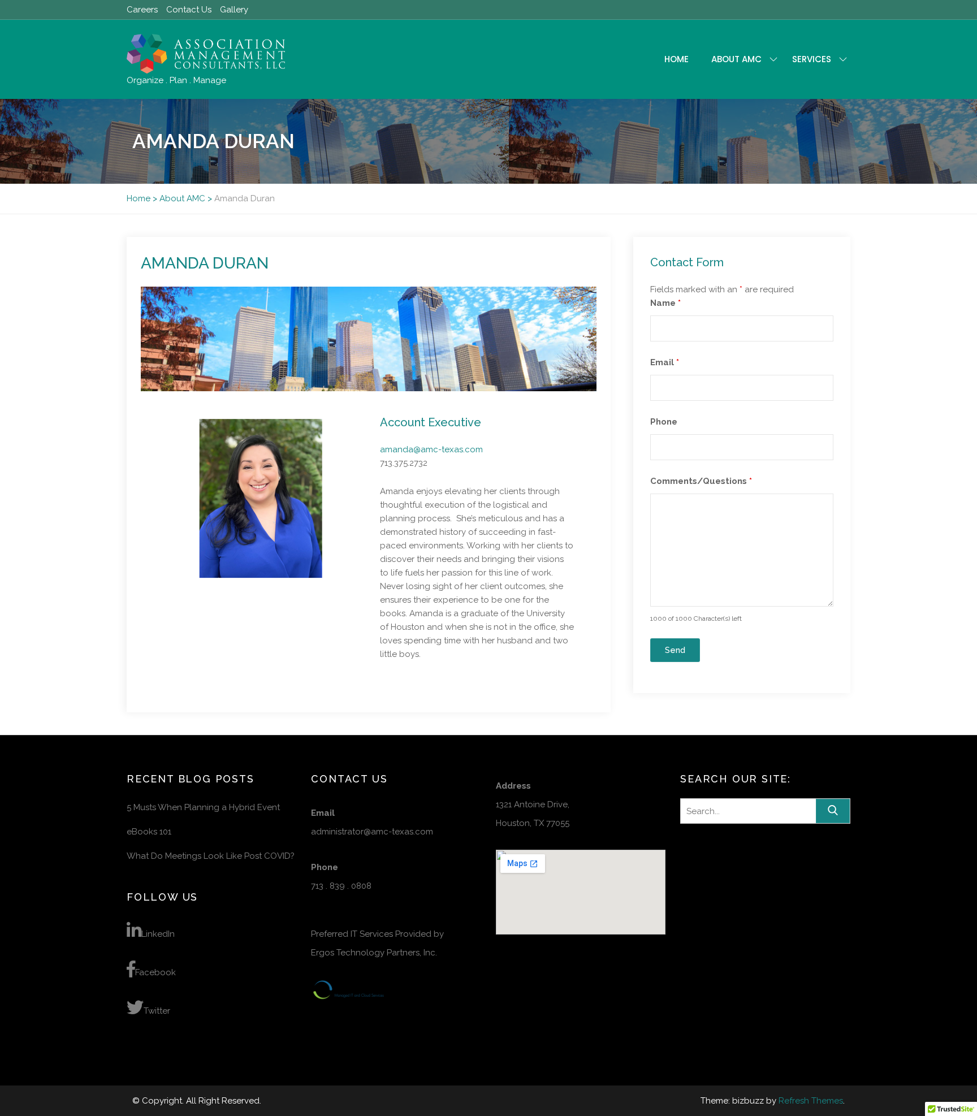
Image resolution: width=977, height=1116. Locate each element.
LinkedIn (158, 934)
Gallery (234, 10)
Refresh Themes (811, 1101)
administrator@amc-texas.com (372, 832)
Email (664, 362)
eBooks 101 (149, 832)
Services (811, 59)
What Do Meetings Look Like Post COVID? (211, 856)
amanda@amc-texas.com (431, 449)
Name (665, 303)
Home (676, 59)
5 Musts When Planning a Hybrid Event (203, 807)
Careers (142, 10)
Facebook (155, 972)
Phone (663, 422)
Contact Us (188, 10)
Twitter (157, 1011)
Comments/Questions (701, 481)
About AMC (736, 59)
